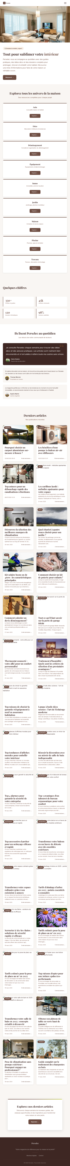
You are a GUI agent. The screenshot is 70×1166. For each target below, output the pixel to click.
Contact (41, 1155)
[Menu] (65, 3)
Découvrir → (9, 77)
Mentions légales (32, 1155)
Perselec (35, 1143)
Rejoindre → (35, 1122)
